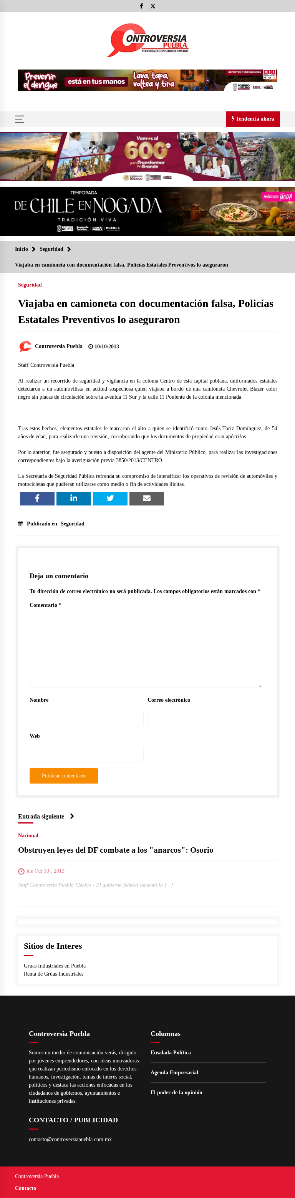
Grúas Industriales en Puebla (55, 966)
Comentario (45, 605)
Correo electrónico (169, 700)
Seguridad (30, 285)
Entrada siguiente (41, 816)
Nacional (28, 835)
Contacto (25, 1188)
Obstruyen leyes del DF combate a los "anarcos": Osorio (116, 850)
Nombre (39, 700)
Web (35, 736)
